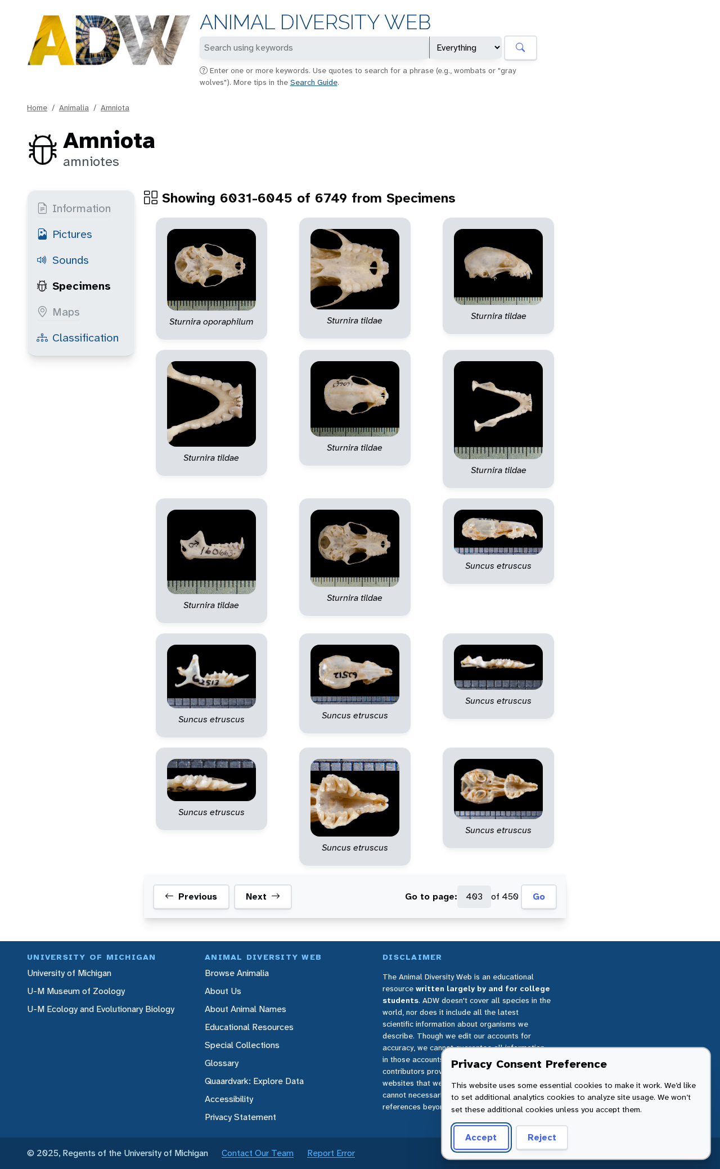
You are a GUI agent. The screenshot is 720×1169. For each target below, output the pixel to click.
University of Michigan (69, 973)
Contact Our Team (258, 1153)
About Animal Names (245, 1009)
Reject (542, 1137)
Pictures (72, 234)
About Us (223, 991)
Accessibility (229, 1099)
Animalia (74, 107)
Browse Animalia (237, 973)
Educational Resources (249, 1027)
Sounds (70, 260)
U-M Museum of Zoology (76, 991)
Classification (85, 337)
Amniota (115, 107)
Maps (66, 311)
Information (81, 208)
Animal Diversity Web (315, 22)
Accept (481, 1137)
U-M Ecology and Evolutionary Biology (100, 1009)
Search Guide (314, 82)
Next (256, 896)
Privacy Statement (240, 1117)
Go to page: (431, 896)
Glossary (221, 1063)
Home (37, 107)
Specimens (81, 285)
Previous (197, 896)
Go (539, 896)
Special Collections (242, 1045)
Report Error (331, 1153)
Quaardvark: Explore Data (254, 1081)
